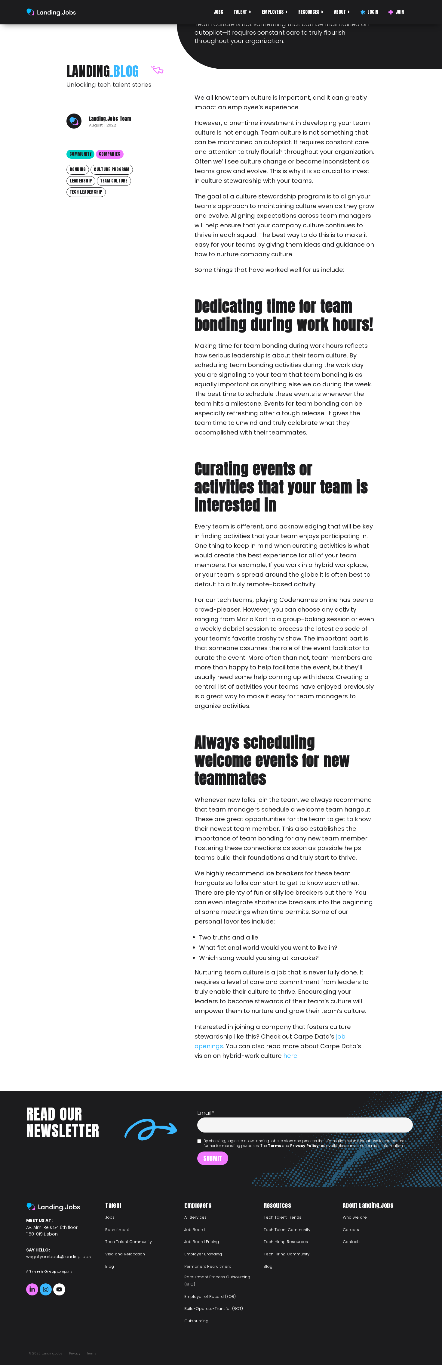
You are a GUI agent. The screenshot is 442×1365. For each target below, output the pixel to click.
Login (372, 11)
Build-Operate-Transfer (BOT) (213, 1308)
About (340, 11)
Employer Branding (203, 1254)
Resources (308, 11)
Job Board (194, 1230)
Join (399, 11)
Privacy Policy (304, 1145)
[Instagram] (46, 1289)
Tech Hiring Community (286, 1254)
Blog (109, 1266)
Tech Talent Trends (282, 1217)
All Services (195, 1217)
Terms (274, 1145)
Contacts (352, 1242)
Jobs (218, 11)
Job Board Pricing (201, 1242)
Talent (240, 11)
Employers (273, 11)
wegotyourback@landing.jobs (58, 1257)
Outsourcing (196, 1321)
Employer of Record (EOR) (210, 1296)
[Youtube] (59, 1289)
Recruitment (117, 1230)
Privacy (75, 1353)
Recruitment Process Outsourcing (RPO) (217, 1280)
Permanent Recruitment (207, 1266)
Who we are (355, 1217)
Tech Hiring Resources (286, 1242)
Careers (351, 1230)
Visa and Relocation (125, 1254)
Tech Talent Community (128, 1242)
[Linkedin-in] (32, 1289)
